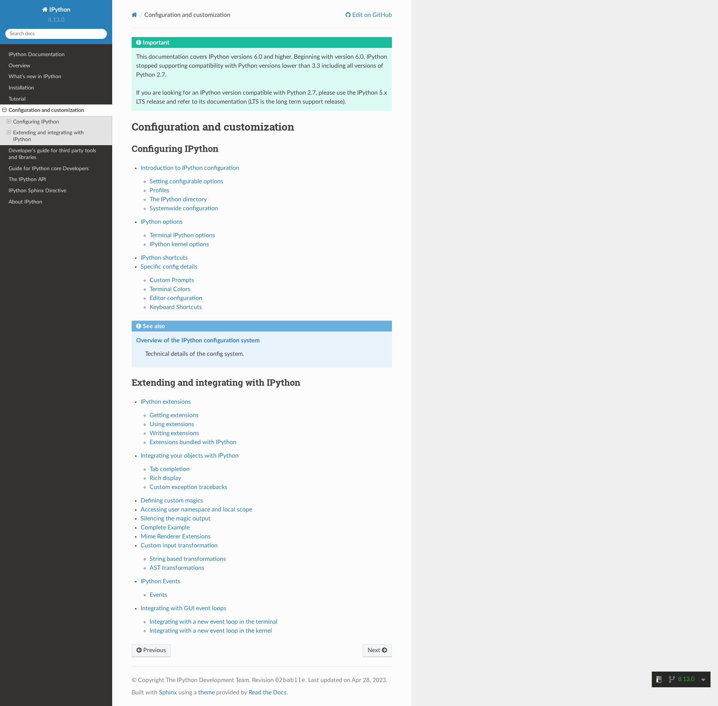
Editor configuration (176, 298)
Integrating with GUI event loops (183, 608)
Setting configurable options (186, 181)
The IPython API (27, 179)
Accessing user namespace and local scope (196, 510)
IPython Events (160, 581)
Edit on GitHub (371, 15)
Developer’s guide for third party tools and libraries (52, 154)
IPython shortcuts (164, 258)
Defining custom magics (172, 501)
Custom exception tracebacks (188, 487)
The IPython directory (178, 199)
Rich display (165, 478)
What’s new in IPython (35, 76)
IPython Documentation (37, 54)
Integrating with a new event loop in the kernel (211, 631)
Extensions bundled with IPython (193, 442)
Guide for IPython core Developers (49, 168)
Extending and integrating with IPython (48, 136)
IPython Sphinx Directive (37, 190)
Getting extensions (174, 415)
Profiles (159, 190)
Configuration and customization (46, 110)
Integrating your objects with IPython (190, 456)
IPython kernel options (179, 244)
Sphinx (168, 693)
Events (158, 595)
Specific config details (169, 267)
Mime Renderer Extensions (176, 537)
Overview (19, 65)
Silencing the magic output (176, 519)
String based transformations (188, 559)
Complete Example (165, 528)
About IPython (25, 202)
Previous (154, 650)
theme (206, 693)
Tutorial (17, 99)
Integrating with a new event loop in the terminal (213, 622)
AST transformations (177, 568)
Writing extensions (174, 433)
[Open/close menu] (4, 110)
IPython (59, 10)
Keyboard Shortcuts (176, 307)
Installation (21, 88)
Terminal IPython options (182, 235)
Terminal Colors (170, 289)
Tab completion (170, 469)
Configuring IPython (36, 122)
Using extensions (172, 424)
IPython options (161, 222)
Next (375, 650)
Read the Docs (267, 693)
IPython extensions (166, 402)
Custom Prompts (172, 280)
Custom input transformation (179, 545)
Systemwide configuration (184, 208)
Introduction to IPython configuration (190, 168)
